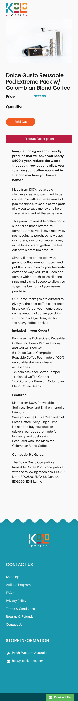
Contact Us (14, 624)
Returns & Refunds (19, 616)
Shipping (12, 577)
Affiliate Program (18, 585)
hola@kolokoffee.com (27, 661)
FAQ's (10, 593)
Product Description (39, 139)
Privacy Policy (16, 601)
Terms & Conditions (20, 609)
